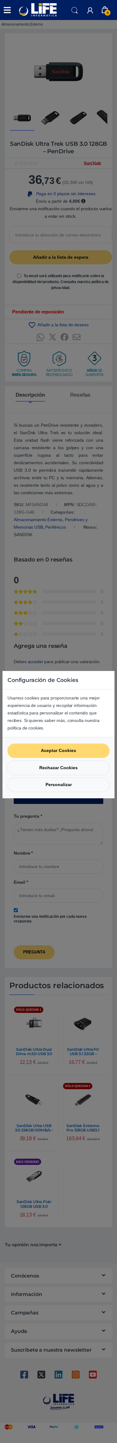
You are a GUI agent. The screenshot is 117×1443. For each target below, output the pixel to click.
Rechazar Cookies (58, 767)
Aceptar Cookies (58, 750)
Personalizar (59, 784)
